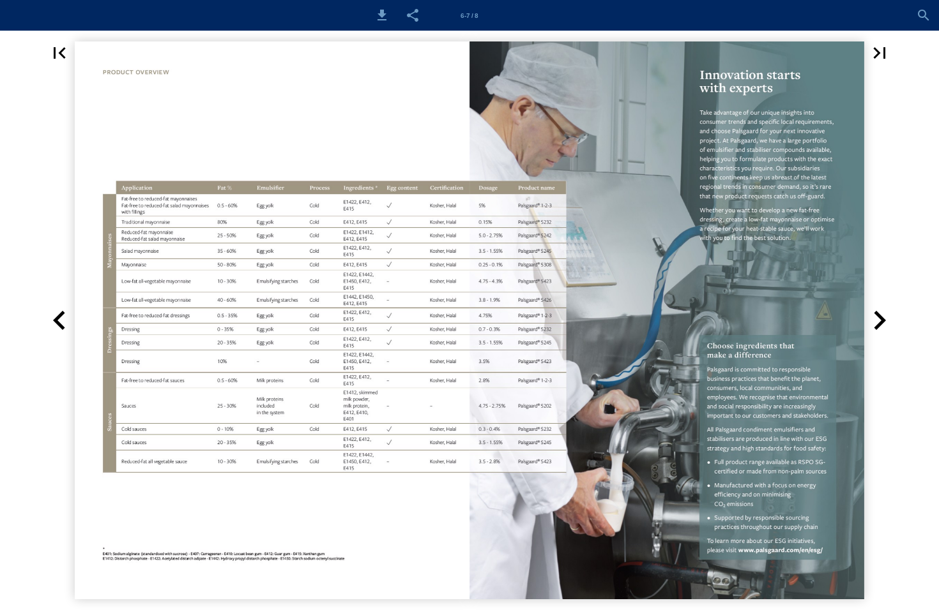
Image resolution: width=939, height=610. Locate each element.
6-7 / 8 (469, 15)
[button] (382, 15)
